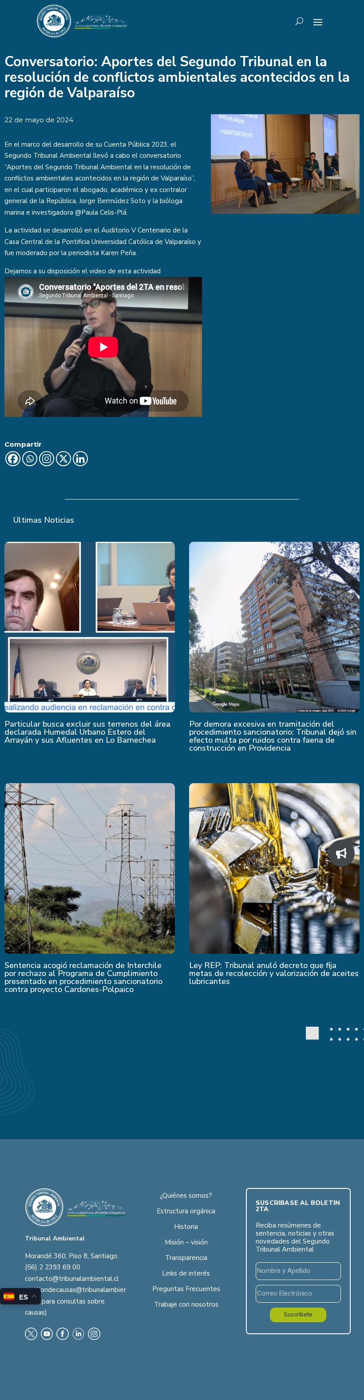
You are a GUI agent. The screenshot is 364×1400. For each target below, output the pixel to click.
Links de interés (186, 1273)
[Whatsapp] (29, 458)
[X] (63, 458)
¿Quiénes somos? (186, 1195)
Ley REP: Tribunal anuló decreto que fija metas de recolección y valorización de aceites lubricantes (274, 973)
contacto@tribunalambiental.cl (72, 1278)
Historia (186, 1226)
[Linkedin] (80, 458)
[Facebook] (12, 458)
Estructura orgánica (186, 1211)
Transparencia (186, 1257)
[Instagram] (46, 458)
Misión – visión (186, 1242)
